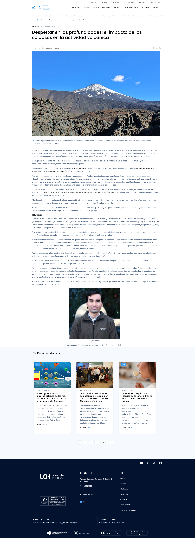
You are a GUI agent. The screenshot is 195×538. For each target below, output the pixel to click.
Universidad (76, 7)
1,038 (104, 442)
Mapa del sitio (86, 502)
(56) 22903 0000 (86, 486)
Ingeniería (35, 26)
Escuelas (105, 2)
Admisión (87, 7)
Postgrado (106, 7)
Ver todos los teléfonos (89, 494)
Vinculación (146, 7)
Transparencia (156, 2)
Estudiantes (117, 2)
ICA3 (38, 364)
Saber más (41, 424)
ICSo (80, 364)
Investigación (117, 7)
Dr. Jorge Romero (80, 168)
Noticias (155, 7)
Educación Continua (132, 7)
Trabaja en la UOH (128, 510)
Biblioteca (142, 2)
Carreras (96, 7)
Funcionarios (130, 2)
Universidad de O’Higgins (56, 172)
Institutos (94, 2)
